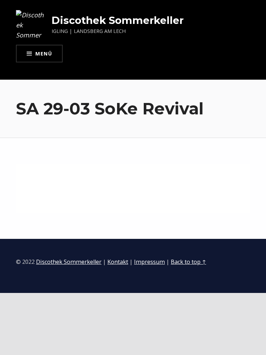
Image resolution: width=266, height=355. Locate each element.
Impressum (149, 262)
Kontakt (117, 262)
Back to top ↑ (188, 262)
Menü (43, 53)
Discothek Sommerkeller (118, 20)
